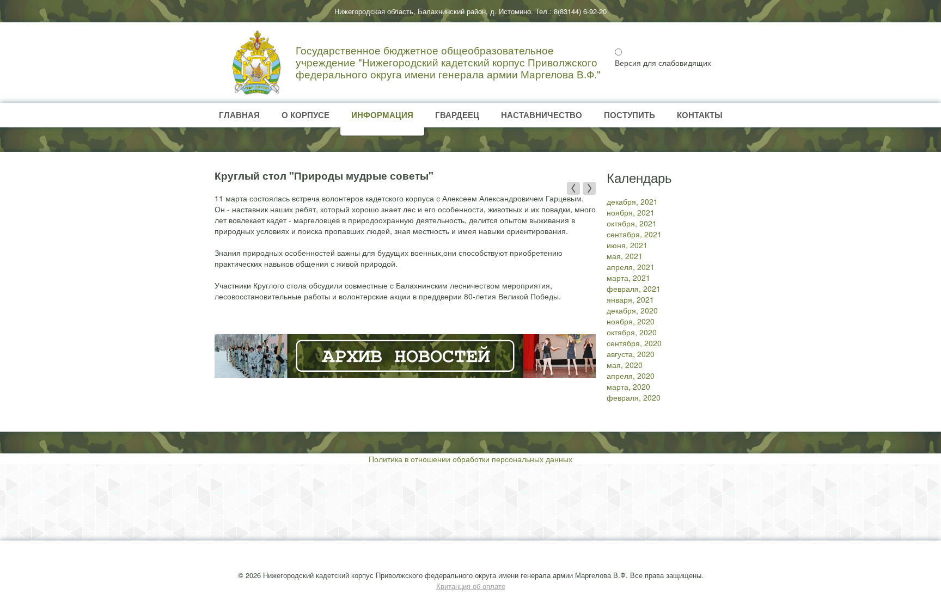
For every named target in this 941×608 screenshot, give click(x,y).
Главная (239, 115)
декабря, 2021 (632, 201)
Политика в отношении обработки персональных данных (470, 458)
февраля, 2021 (634, 288)
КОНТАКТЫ (700, 115)
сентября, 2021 (634, 234)
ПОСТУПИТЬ (629, 115)
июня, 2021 (627, 244)
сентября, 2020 (634, 342)
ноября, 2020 (631, 321)
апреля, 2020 (631, 375)
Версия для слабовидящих (663, 62)
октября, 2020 (632, 332)
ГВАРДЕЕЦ (457, 115)
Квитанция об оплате (470, 586)
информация (382, 115)
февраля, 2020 (634, 397)
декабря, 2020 (632, 310)
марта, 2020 (628, 386)
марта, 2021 (628, 277)
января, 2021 (630, 299)
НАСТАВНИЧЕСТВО (541, 115)
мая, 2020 (625, 364)
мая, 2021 (625, 255)
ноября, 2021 (631, 212)
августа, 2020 (631, 353)
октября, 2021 (632, 223)
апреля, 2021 (631, 266)
